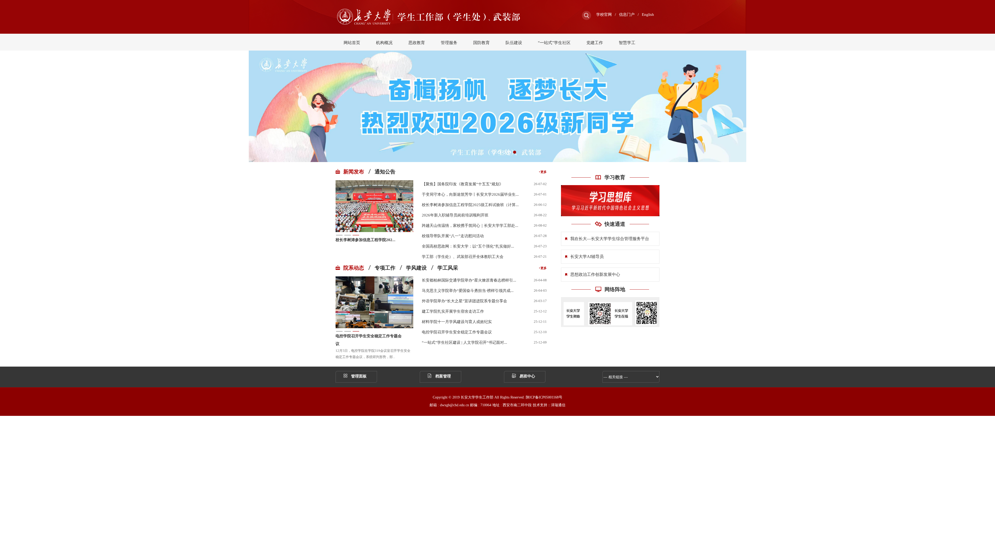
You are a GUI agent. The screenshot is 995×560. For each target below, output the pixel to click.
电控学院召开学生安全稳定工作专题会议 (369, 340)
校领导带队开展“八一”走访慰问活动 (453, 236)
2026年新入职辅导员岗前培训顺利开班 (455, 215)
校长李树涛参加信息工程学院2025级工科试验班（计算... (470, 205)
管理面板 (359, 376)
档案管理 (443, 376)
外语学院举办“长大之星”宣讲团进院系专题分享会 (464, 301)
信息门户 (627, 14)
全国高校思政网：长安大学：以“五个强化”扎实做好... (468, 246)
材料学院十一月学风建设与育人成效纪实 (457, 322)
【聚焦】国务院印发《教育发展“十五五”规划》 (462, 184)
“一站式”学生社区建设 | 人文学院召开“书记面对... (464, 342)
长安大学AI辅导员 (587, 256)
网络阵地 (615, 289)
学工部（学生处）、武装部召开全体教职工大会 (462, 257)
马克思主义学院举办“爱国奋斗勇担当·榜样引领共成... (468, 291)
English (648, 14)
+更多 (543, 172)
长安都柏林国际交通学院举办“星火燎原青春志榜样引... (469, 280)
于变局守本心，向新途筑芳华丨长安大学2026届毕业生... (470, 194)
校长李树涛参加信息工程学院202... (365, 240)
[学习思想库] (610, 200)
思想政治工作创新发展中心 (595, 274)
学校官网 (604, 14)
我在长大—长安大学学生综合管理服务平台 (609, 238)
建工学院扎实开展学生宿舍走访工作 (453, 311)
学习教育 (615, 177)
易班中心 (527, 376)
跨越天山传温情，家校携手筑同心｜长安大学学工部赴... (470, 225)
